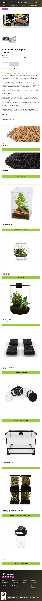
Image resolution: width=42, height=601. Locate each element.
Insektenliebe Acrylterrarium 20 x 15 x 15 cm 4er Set (13, 510)
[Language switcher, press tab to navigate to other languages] (37, 2)
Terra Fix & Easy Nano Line (8, 462)
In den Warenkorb (13, 64)
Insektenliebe (5, 5)
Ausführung (4, 55)
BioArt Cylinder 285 (7, 319)
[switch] (4, 599)
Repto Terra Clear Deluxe (8, 224)
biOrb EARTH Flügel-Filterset (8, 367)
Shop (10, 5)
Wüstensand (5, 143)
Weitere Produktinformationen (9, 69)
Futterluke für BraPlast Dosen (9, 414)
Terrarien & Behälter (21, 5)
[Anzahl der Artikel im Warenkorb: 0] (39, 2)
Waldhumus (5, 170)
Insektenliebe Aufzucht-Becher (9, 557)
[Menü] (5, 592)
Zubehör (14, 5)
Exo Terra (19, 68)
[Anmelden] (20, 2)
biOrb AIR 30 (5, 272)
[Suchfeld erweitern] (18, 2)
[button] (28, 10)
